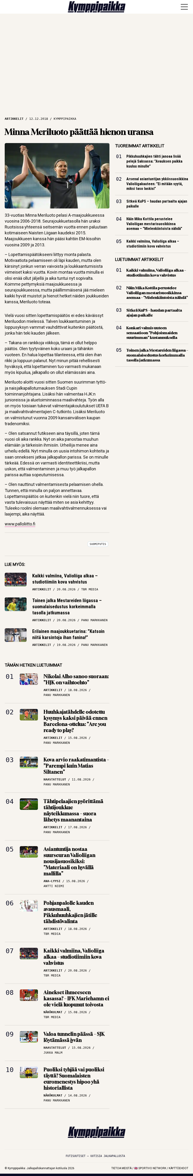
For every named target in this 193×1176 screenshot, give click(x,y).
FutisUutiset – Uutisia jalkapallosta (95, 1156)
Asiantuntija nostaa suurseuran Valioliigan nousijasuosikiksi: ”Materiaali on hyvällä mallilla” (69, 861)
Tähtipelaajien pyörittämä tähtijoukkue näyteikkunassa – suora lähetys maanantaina (73, 810)
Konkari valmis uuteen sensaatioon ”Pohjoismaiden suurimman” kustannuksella (151, 332)
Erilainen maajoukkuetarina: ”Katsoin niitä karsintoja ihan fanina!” (68, 634)
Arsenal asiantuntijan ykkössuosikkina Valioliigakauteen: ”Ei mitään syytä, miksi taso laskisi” (157, 183)
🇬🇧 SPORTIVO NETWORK (150, 1168)
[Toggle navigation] (184, 7)
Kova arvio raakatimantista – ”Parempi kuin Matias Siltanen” (76, 766)
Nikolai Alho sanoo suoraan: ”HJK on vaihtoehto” (76, 679)
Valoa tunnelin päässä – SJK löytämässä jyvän (74, 1037)
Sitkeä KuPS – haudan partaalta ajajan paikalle (156, 203)
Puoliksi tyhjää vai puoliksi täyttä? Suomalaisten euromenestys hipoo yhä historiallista (74, 1079)
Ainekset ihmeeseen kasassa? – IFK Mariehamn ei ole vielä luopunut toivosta (76, 998)
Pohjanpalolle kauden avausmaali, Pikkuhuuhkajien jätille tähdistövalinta (70, 912)
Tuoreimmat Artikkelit (139, 145)
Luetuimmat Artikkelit (139, 259)
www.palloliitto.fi (20, 523)
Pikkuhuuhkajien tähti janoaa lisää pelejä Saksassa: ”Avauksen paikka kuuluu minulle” (154, 161)
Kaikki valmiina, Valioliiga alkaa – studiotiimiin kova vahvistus (65, 579)
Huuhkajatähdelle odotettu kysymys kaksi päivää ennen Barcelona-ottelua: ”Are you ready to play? (75, 721)
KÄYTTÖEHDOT (178, 1168)
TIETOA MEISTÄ (121, 1168)
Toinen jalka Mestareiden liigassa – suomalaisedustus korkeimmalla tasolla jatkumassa (67, 607)
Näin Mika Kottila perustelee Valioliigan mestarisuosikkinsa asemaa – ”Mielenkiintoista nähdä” (154, 223)
